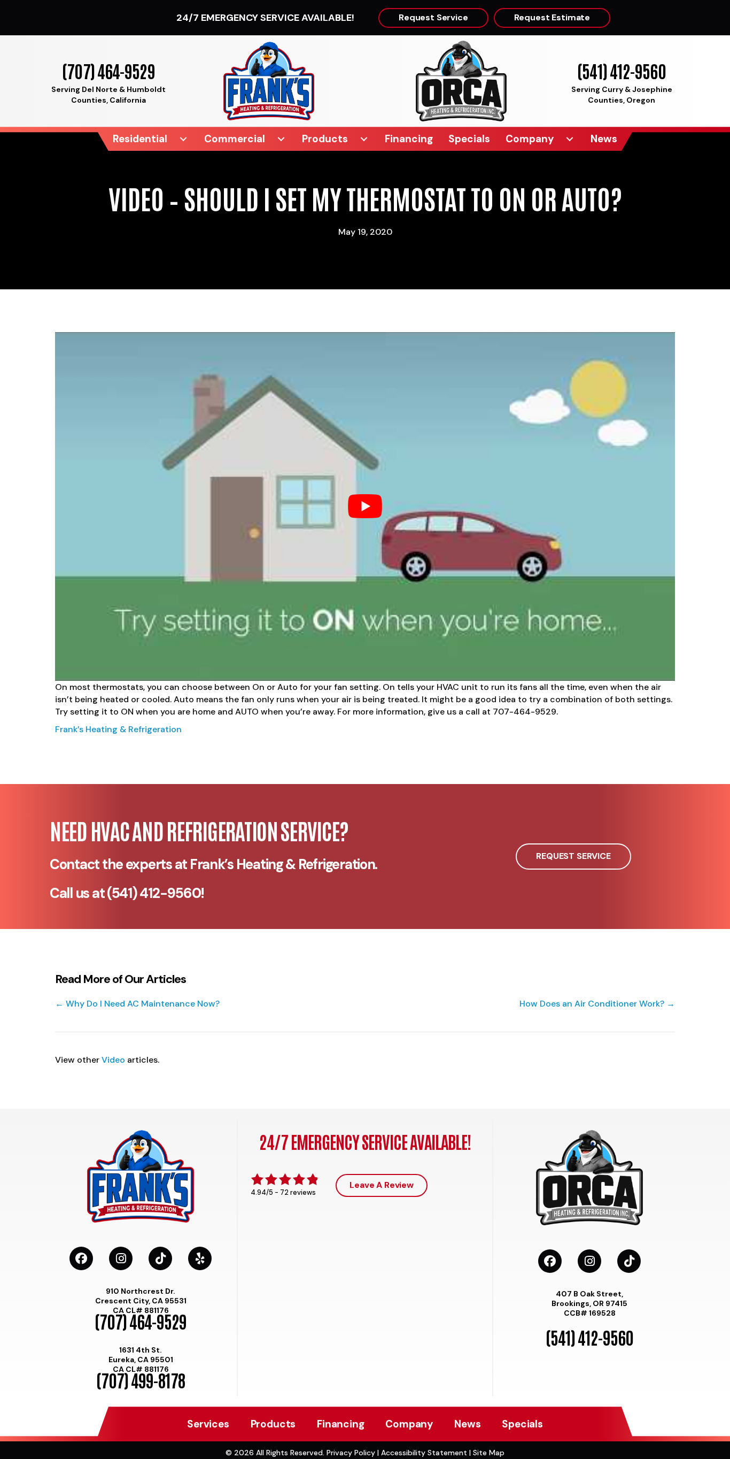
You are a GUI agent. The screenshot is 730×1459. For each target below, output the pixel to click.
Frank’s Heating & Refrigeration (118, 729)
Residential (140, 138)
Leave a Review (382, 1185)
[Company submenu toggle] (569, 139)
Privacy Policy (351, 1452)
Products (325, 138)
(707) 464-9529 (108, 70)
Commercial (234, 138)
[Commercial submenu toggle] (281, 139)
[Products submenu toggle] (364, 139)
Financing (409, 138)
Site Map (488, 1452)
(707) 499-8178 (140, 1380)
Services (208, 1424)
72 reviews (298, 1192)
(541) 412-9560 (621, 70)
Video (113, 1059)
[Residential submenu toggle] (183, 139)
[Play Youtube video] (365, 506)
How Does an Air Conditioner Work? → (597, 1003)
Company (530, 138)
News (604, 138)
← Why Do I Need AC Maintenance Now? (137, 1003)
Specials (469, 138)
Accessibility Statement (424, 1452)
